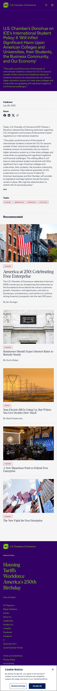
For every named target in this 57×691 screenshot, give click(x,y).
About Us (7, 617)
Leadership (8, 620)
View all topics (9, 597)
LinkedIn (7, 628)
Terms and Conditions (12, 655)
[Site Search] (46, 5)
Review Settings (18, 686)
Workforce (31, 202)
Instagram (7, 636)
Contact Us (8, 624)
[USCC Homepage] (28, 546)
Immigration (19, 202)
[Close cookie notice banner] (53, 669)
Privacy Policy (9, 659)
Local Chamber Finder (13, 647)
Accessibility (8, 663)
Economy (7, 202)
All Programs (8, 605)
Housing (11, 564)
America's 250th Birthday (19, 584)
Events (6, 613)
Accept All (37, 686)
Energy (7, 405)
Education (43, 202)
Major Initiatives (10, 609)
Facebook (7, 632)
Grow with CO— (10, 644)
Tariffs (9, 570)
